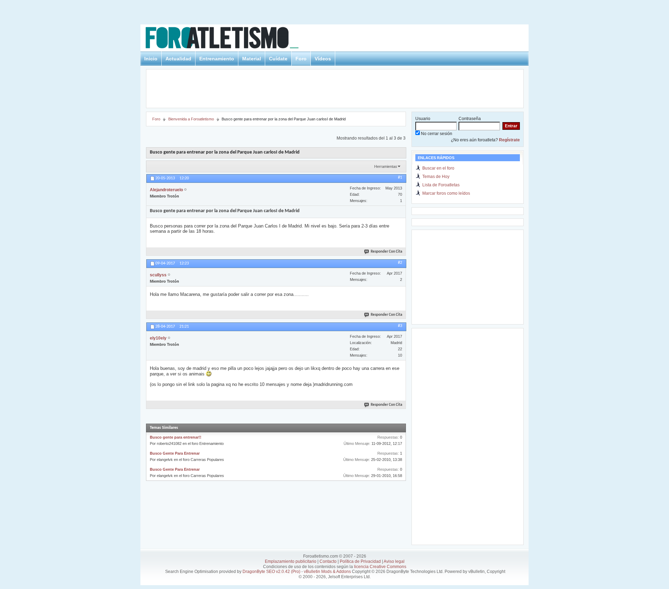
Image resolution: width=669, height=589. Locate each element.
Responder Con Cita (386, 252)
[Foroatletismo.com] (230, 39)
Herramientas (385, 166)
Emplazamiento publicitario (290, 561)
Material (251, 58)
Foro (301, 58)
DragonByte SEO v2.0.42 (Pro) (271, 571)
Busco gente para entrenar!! (175, 437)
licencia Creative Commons (380, 566)
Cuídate (278, 58)
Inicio (150, 58)
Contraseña (470, 118)
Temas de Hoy (435, 176)
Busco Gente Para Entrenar (175, 453)
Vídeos (323, 58)
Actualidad (178, 58)
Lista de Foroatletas (441, 184)
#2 (400, 263)
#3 (400, 326)
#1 (400, 178)
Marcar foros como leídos (446, 193)
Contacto (328, 561)
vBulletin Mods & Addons (327, 571)
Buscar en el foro (438, 168)
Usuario (422, 118)
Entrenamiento (216, 58)
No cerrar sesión (436, 133)
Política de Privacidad (360, 561)
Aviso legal (394, 561)
